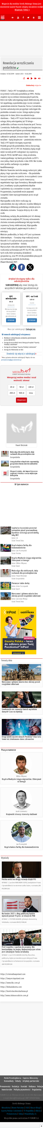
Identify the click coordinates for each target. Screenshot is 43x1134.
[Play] (32, 78)
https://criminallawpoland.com (12, 974)
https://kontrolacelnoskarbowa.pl (14, 991)
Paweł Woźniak (21, 445)
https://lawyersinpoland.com (12, 978)
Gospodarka (15, 457)
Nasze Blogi (35, 1107)
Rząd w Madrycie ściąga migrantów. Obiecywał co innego (27, 559)
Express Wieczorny (30, 1078)
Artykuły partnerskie (31, 1081)
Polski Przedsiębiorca (12, 1078)
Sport (18, 589)
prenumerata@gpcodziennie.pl (11, 360)
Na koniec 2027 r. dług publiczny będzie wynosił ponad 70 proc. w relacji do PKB (18, 914)
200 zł (12, 393)
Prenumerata (5, 1086)
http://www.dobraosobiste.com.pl (14, 995)
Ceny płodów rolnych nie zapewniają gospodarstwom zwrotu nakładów (24, 463)
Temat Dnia (20, 541)
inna (31, 393)
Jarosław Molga (21, 599)
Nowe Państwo (18, 1107)
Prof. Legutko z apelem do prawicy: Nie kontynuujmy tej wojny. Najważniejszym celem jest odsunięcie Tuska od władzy (21, 949)
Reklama (32, 1086)
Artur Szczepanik (22, 586)
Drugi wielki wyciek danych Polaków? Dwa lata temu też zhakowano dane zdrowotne (21, 737)
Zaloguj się (30, 329)
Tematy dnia (6, 660)
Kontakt (24, 1086)
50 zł (21, 387)
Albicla (38, 1110)
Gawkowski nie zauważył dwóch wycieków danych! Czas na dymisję (19, 710)
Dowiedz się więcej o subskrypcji (21, 353)
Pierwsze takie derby (21, 583)
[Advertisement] (21, 38)
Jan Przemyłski (21, 551)
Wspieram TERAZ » (22, 10)
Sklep (21, 1114)
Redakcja (15, 1086)
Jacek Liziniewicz (21, 811)
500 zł (21, 393)
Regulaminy (36, 1089)
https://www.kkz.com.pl (10, 982)
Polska (18, 553)
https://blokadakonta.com (11, 987)
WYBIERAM (11, 320)
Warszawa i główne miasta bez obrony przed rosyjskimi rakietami (26, 594)
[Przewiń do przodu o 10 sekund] (35, 78)
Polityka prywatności (22, 1089)
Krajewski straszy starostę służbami (21, 814)
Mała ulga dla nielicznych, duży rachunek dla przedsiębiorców (22, 453)
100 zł (30, 387)
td (17, 538)
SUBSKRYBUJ (11, 285)
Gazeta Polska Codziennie (11, 1110)
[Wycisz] (39, 78)
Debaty (18, 1081)
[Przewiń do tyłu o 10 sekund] (28, 78)
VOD (27, 1107)
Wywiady (5, 857)
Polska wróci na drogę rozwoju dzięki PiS (19, 879)
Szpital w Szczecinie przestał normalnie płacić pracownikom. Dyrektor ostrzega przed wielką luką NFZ (25, 531)
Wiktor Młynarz (21, 563)
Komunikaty (9, 1081)
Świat (18, 566)
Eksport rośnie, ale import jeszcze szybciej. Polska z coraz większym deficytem (24, 473)
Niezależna (6, 1107)
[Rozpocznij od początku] (24, 78)
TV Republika (28, 1110)
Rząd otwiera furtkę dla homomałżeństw (22, 546)
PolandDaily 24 (30, 1114)
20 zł (12, 387)
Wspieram (21, 400)
